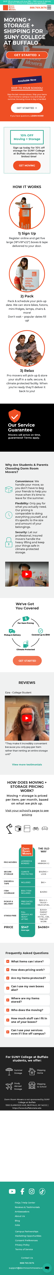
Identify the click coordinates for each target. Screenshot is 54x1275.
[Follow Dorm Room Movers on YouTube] (12, 1193)
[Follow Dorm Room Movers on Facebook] (22, 1193)
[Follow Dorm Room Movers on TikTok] (42, 1192)
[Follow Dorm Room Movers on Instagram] (31, 1193)
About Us (20, 1216)
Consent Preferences (26, 1240)
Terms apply (31, 437)
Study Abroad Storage (18, 1086)
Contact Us (27, 1258)
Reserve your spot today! (36, 3)
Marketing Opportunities (28, 1236)
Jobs (17, 1225)
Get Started (27, 660)
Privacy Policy (22, 1245)
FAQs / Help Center (25, 1202)
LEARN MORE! (37, 116)
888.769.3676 (38, 7)
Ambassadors (22, 1211)
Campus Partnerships (26, 1231)
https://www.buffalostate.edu (27, 1108)
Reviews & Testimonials (27, 1207)
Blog (17, 1220)
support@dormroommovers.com (27, 1268)
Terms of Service (24, 1249)
